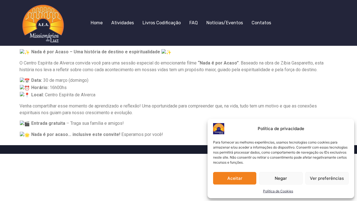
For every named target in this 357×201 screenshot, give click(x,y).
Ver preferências (327, 178)
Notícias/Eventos (224, 22)
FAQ (193, 22)
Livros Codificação (162, 22)
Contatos (261, 22)
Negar (281, 178)
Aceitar (234, 178)
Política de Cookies (278, 191)
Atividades (122, 22)
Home (97, 22)
